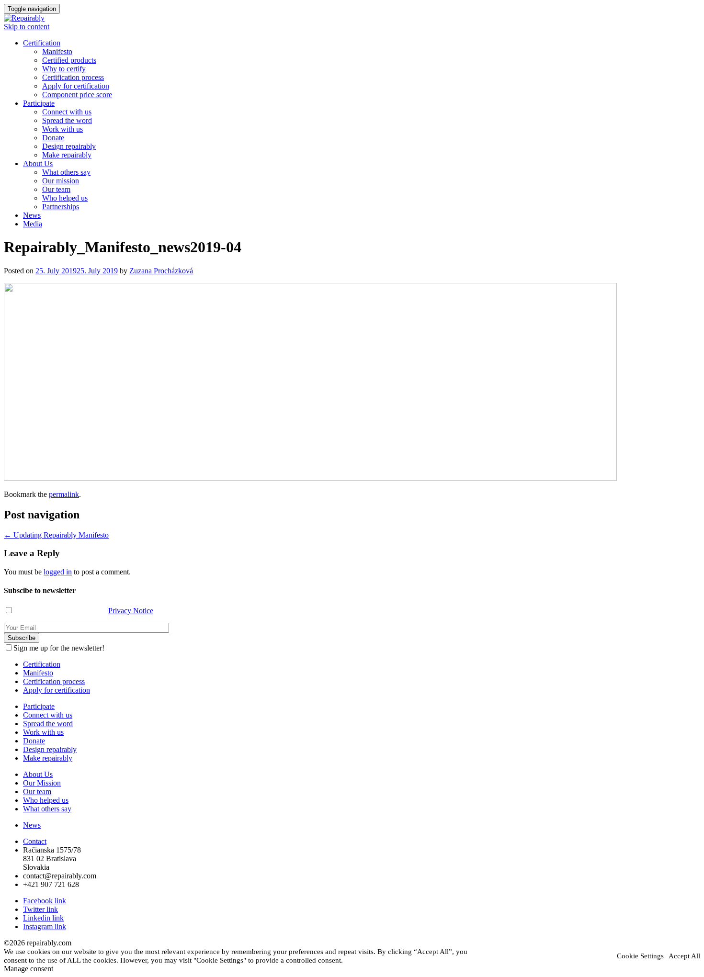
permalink (64, 494)
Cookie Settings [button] (640, 956)
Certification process (73, 77)
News (32, 215)
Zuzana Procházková (161, 271)
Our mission (60, 181)
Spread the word (67, 120)
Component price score (77, 94)
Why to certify (64, 69)
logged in (58, 572)
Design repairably (69, 146)
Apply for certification (75, 86)
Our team (56, 189)
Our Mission (42, 783)
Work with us (62, 129)
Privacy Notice (130, 610)
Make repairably (66, 155)
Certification (41, 43)
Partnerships (60, 206)
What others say (66, 172)
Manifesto (57, 51)
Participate (39, 103)
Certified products (69, 60)
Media (32, 224)
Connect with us (66, 112)
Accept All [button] (684, 956)
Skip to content (26, 26)
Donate (53, 138)
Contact (34, 841)
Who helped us (65, 198)
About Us (38, 163)
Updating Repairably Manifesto (56, 535)
